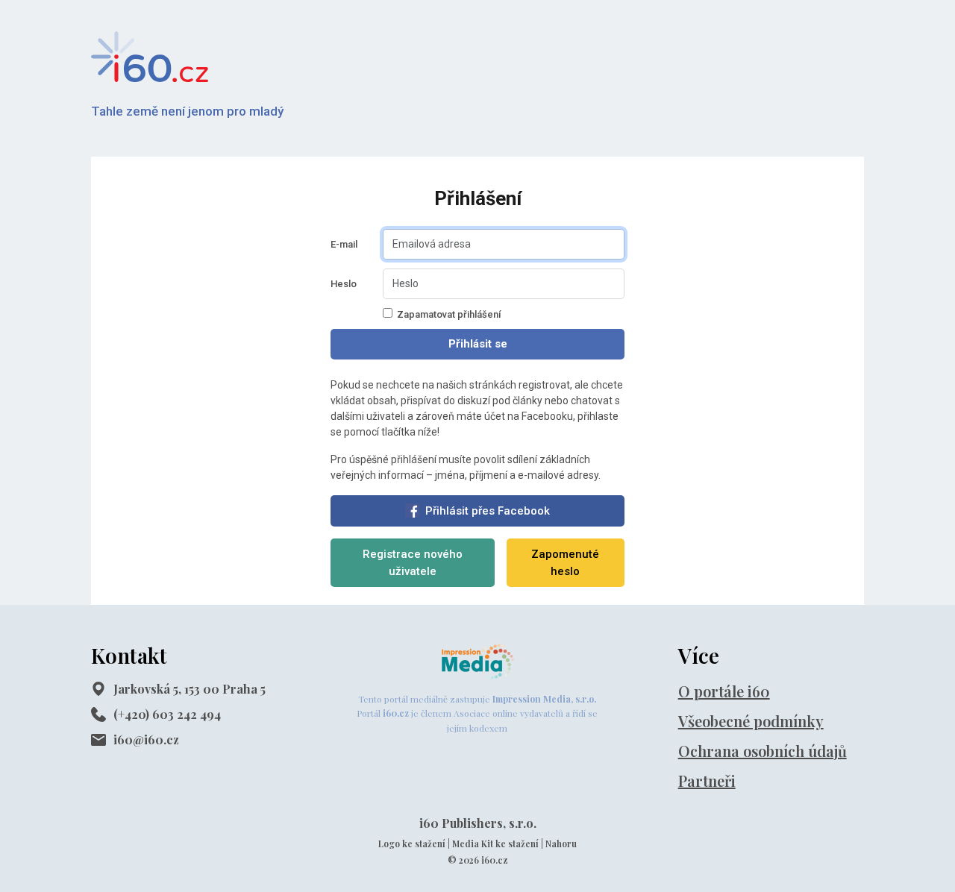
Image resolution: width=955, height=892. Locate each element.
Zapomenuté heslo (565, 562)
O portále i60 (724, 691)
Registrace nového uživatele (413, 562)
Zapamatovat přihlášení (449, 314)
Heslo (344, 283)
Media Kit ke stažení (495, 843)
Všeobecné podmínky (751, 721)
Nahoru (561, 843)
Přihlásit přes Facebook (487, 511)
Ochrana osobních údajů (762, 751)
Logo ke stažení (411, 843)
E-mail (344, 244)
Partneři (707, 780)
